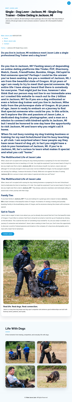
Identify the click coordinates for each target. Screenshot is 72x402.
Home (6, 38)
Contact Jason (7, 234)
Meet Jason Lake (6, 36)
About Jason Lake (10, 41)
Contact (6, 44)
